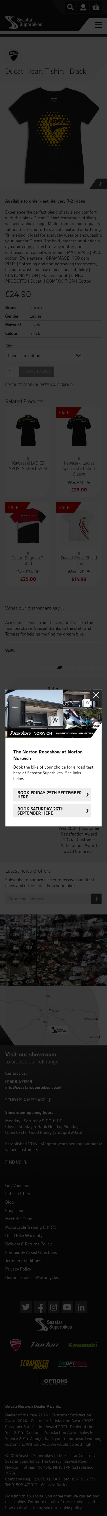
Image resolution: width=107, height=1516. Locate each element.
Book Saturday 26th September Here (40, 811)
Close (96, 695)
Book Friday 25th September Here (49, 794)
